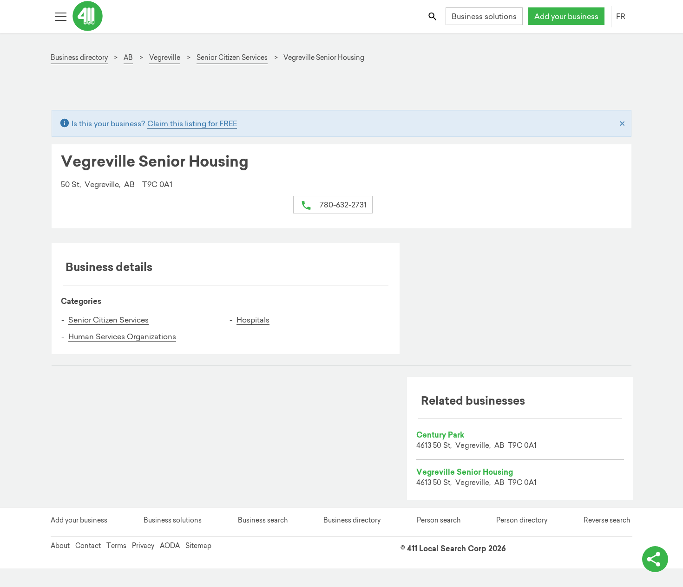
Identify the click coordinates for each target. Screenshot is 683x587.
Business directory (352, 520)
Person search (438, 520)
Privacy (143, 546)
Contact (88, 546)
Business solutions (484, 16)
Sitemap (198, 546)
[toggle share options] (655, 559)
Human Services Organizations (122, 336)
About (60, 546)
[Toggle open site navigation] (61, 16)
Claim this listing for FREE (192, 123)
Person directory (521, 520)
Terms (116, 546)
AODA (170, 546)
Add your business (566, 16)
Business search (263, 520)
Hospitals (252, 319)
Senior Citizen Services (108, 319)
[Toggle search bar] (433, 16)
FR (620, 16)
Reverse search (607, 520)
